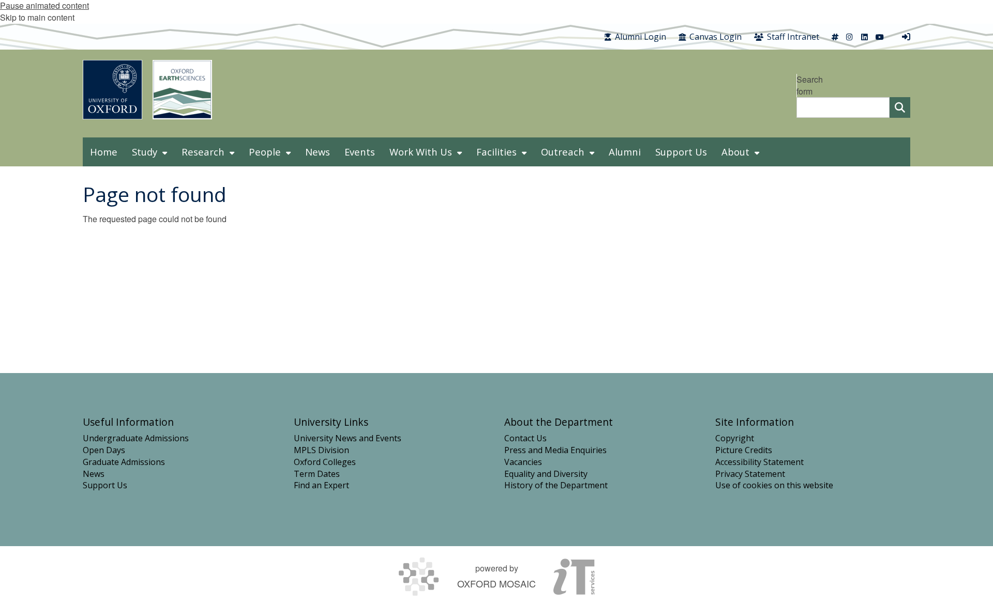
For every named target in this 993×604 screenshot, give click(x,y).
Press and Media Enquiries (555, 450)
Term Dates (317, 473)
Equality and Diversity (546, 473)
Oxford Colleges (325, 462)
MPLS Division (321, 450)
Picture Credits (743, 450)
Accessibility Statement (759, 462)
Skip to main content (37, 17)
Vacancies (523, 462)
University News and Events (347, 438)
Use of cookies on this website (774, 485)
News (93, 473)
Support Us (105, 485)
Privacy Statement (750, 473)
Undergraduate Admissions (136, 438)
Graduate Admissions (124, 462)
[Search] (900, 107)
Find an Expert (321, 485)
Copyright (734, 438)
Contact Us (525, 438)
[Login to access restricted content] (906, 37)
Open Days (104, 450)
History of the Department (556, 485)
